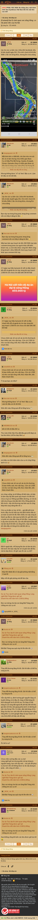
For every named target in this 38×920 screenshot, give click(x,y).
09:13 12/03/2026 (6, 535)
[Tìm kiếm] (36, 2)
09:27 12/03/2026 (6, 555)
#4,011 (35, 467)
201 (19, 35)
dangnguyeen (6, 528)
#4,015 (35, 616)
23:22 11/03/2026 (6, 256)
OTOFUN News (6, 880)
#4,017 (35, 675)
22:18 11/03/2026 (6, 140)
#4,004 (35, 220)
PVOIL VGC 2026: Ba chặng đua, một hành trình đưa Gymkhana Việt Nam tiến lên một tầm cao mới (19, 9)
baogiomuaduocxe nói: (11, 688)
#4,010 (35, 440)
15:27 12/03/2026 (6, 805)
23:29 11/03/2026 (6, 304)
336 (26, 35)
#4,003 (35, 180)
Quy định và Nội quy (14, 879)
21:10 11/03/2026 (6, 38)
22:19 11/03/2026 (6, 180)
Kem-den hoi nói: (9, 233)
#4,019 (35, 747)
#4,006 (35, 304)
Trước (8, 35)
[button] (2, 2)
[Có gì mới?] (32, 2)
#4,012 (35, 535)
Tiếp (30, 35)
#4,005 (35, 256)
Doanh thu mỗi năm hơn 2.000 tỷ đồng (15, 598)
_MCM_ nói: (8, 193)
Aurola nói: (7, 629)
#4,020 (35, 805)
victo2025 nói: (8, 367)
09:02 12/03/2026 (6, 412)
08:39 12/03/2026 (6, 385)
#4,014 (35, 582)
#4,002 (35, 140)
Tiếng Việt (6, 875)
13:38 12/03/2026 (6, 616)
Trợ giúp (25, 879)
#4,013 (35, 555)
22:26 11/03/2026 (6, 220)
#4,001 (35, 38)
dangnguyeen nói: (9, 153)
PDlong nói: (7, 568)
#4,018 (35, 720)
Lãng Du (5, 25)
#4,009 (35, 412)
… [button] (15, 35)
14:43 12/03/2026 (6, 657)
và (11, 611)
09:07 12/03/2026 (6, 440)
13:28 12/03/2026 (6, 582)
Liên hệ (3, 879)
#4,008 (35, 385)
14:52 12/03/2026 (6, 675)
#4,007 (35, 353)
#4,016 (35, 657)
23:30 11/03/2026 (6, 353)
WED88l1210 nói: (9, 425)
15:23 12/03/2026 (6, 747)
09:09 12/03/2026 (6, 467)
